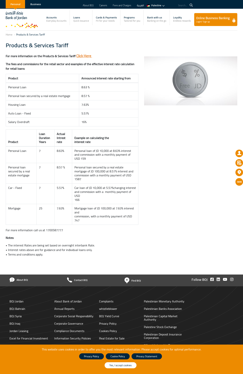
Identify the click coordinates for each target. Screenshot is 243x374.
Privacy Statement (146, 356)
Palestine (156, 5)
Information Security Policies (72, 338)
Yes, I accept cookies (120, 365)
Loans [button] (81, 19)
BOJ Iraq (15, 323)
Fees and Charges (122, 5)
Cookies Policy (108, 331)
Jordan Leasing (19, 331)
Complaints (106, 301)
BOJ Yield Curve (109, 316)
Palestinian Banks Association (163, 309)
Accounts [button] (56, 19)
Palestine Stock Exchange (160, 327)
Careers (103, 5)
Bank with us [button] (156, 19)
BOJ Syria (15, 316)
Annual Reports (64, 309)
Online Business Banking (213, 19)
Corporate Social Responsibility (73, 316)
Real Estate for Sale (112, 338)
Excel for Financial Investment (28, 338)
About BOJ (88, 5)
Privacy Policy (108, 323)
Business (35, 4)
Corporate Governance (68, 323)
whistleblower (108, 309)
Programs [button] (132, 19)
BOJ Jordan (16, 301)
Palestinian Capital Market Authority (161, 317)
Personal (15, 4)
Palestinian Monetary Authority (164, 301)
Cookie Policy (117, 356)
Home (9, 34)
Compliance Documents (69, 331)
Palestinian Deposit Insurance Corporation (163, 336)
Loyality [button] (182, 19)
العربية (140, 5)
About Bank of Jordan (68, 301)
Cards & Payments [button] (106, 19)
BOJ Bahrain (17, 309)
